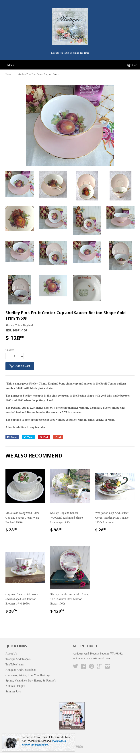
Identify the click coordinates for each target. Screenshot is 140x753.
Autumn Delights (15, 686)
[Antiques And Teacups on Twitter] (75, 667)
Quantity (9, 350)
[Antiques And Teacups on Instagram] (107, 667)
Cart (134, 65)
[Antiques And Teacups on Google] (99, 667)
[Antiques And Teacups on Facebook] (83, 667)
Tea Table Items (14, 664)
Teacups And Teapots (17, 659)
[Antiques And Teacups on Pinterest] (91, 667)
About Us (11, 653)
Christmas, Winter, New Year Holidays (27, 675)
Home (8, 74)
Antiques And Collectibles (20, 669)
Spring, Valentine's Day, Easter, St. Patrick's (30, 680)
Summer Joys (13, 691)
